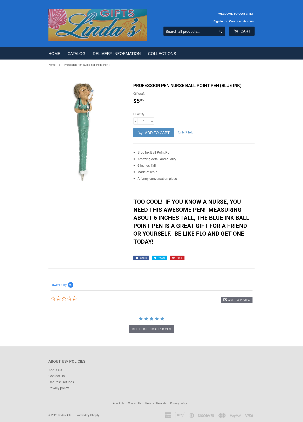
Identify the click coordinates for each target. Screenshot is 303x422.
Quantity (138, 114)
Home (54, 53)
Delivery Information (117, 53)
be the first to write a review (151, 329)
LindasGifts (65, 415)
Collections (162, 53)
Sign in (218, 21)
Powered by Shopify (87, 415)
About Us (55, 369)
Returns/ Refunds (61, 382)
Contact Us (56, 375)
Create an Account (242, 21)
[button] (236, 300)
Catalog (77, 53)
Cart (245, 31)
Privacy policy (58, 388)
